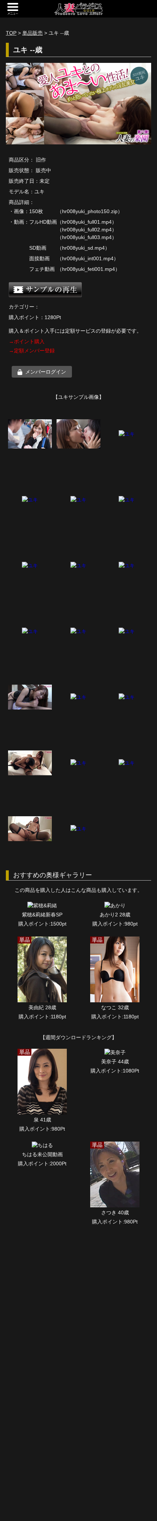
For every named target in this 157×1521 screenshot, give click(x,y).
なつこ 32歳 (115, 1007)
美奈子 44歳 (115, 1061)
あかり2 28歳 (115, 914)
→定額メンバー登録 (32, 350)
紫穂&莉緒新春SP (42, 914)
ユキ (39, 191)
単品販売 (32, 33)
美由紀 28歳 (42, 1007)
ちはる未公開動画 (42, 1154)
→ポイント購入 (27, 341)
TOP (11, 33)
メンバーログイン (45, 372)
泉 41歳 (42, 1120)
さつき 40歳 (115, 1212)
